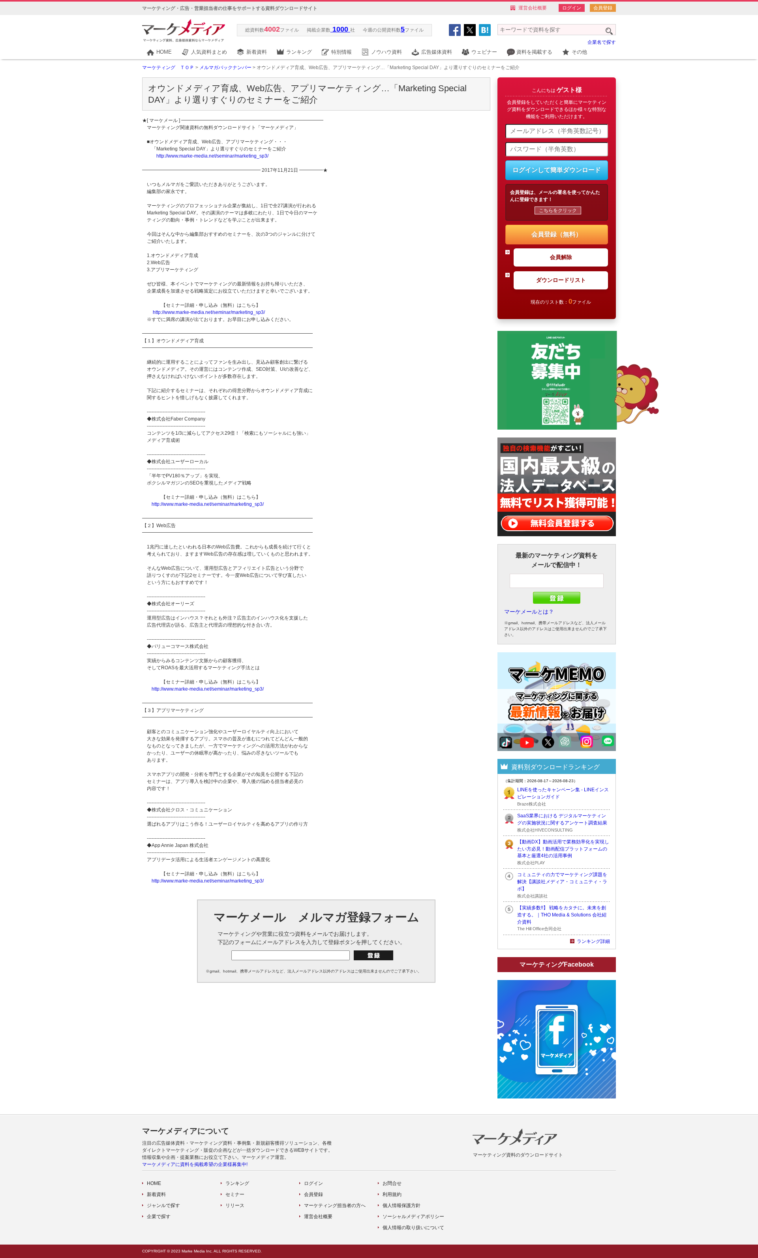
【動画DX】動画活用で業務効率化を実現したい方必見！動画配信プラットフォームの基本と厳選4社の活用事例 (563, 849)
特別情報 (341, 52)
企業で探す (159, 1216)
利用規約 (392, 1194)
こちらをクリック (558, 210)
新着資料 (256, 52)
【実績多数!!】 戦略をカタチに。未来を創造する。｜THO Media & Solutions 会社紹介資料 (561, 915)
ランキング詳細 (593, 941)
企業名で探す (601, 42)
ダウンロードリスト (561, 280)
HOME (164, 52)
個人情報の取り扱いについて (413, 1227)
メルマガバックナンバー (225, 67)
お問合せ (392, 1183)
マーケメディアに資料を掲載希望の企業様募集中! (195, 1164)
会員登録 (602, 8)
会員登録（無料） (556, 234)
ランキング (299, 52)
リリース (234, 1205)
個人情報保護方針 (401, 1205)
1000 (340, 29)
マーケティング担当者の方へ (335, 1205)
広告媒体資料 (436, 52)
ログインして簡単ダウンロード (556, 170)
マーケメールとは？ (529, 611)
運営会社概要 (532, 8)
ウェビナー (484, 52)
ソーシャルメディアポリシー (413, 1216)
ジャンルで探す (163, 1205)
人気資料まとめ (209, 52)
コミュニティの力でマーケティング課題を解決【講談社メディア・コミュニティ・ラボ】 (562, 882)
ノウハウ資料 (386, 52)
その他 (579, 52)
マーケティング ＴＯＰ (168, 67)
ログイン (571, 8)
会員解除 (561, 257)
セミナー (234, 1194)
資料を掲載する (534, 52)
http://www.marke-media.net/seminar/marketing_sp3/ (212, 156)
